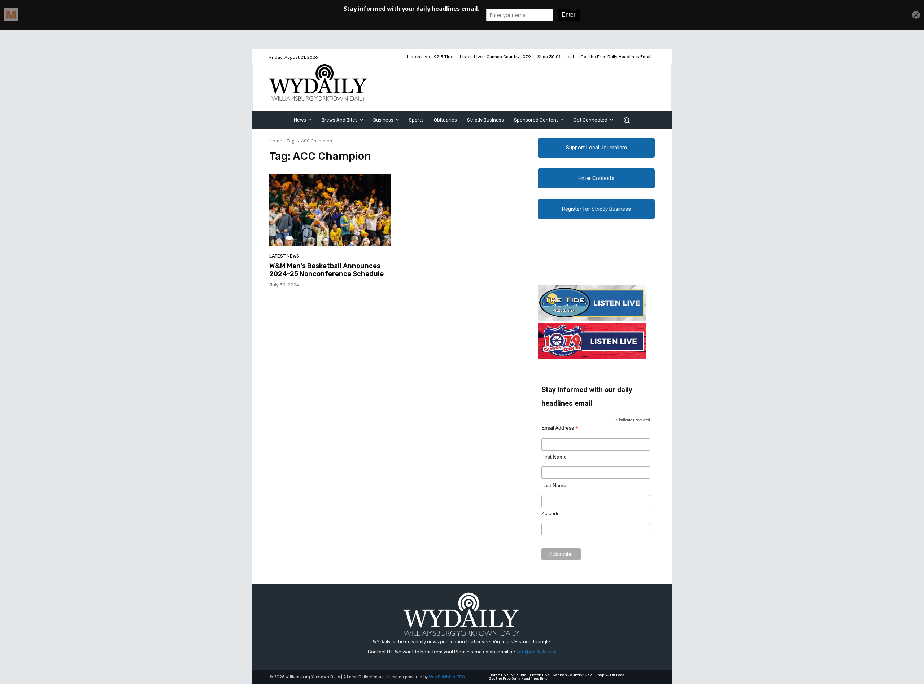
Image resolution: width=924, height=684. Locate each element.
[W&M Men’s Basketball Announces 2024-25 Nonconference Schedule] (330, 210)
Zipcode (550, 513)
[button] (626, 120)
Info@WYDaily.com (536, 651)
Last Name (553, 485)
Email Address (559, 428)
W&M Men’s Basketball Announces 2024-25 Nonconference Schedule (326, 270)
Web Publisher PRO (447, 677)
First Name (554, 457)
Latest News (284, 256)
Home (275, 141)
